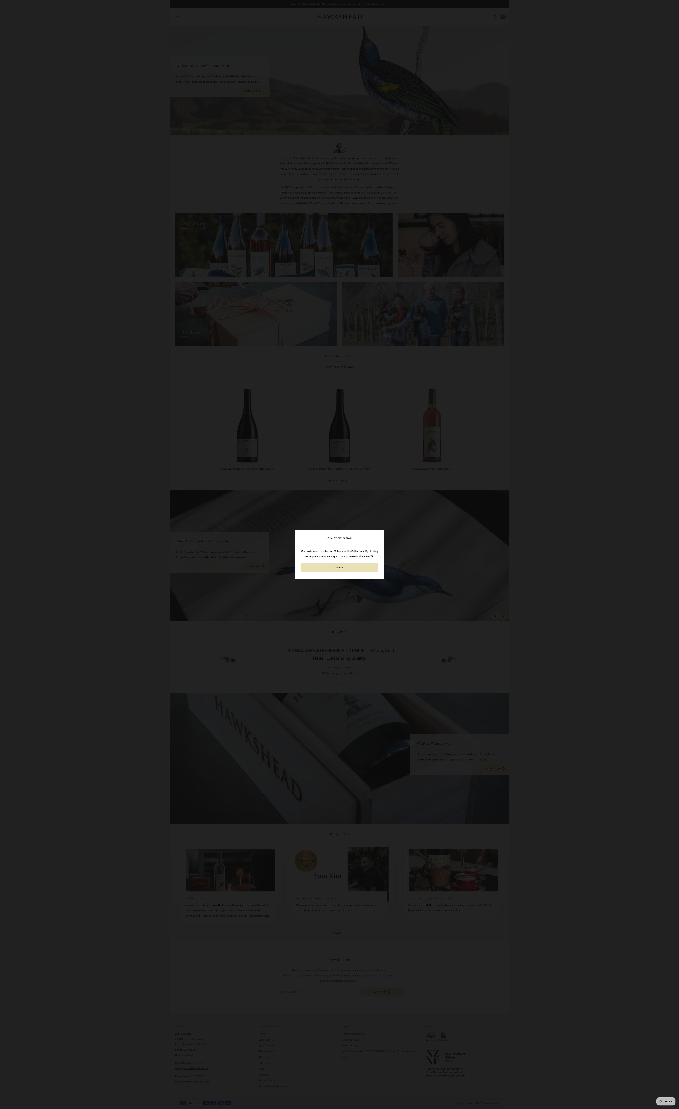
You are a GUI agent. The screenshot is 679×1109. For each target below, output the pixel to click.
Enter (339, 567)
